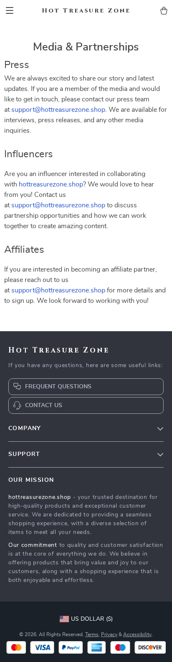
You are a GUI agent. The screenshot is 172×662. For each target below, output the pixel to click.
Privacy (109, 634)
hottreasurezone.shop (51, 184)
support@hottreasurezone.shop (58, 109)
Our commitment (32, 545)
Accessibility (137, 634)
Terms (92, 634)
